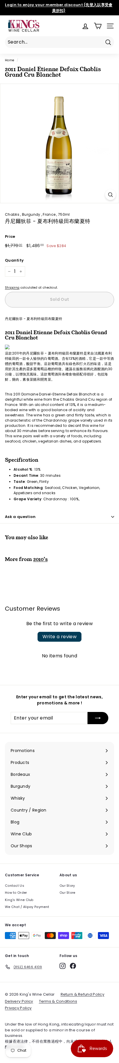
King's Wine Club (19, 899)
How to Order (16, 892)
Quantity (14, 260)
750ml (64, 214)
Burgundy (31, 214)
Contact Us (14, 885)
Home (9, 60)
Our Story (67, 885)
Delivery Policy (19, 1001)
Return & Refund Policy (83, 994)
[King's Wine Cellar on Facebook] (73, 966)
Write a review (59, 636)
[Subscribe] (98, 718)
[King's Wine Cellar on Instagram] (63, 966)
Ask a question (20, 516)
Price (10, 236)
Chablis (12, 214)
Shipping (12, 287)
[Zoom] (110, 194)
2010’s (40, 559)
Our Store (67, 892)
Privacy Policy (18, 1008)
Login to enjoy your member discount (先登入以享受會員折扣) (58, 7)
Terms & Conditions (58, 1001)
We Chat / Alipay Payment (27, 906)
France (49, 214)
